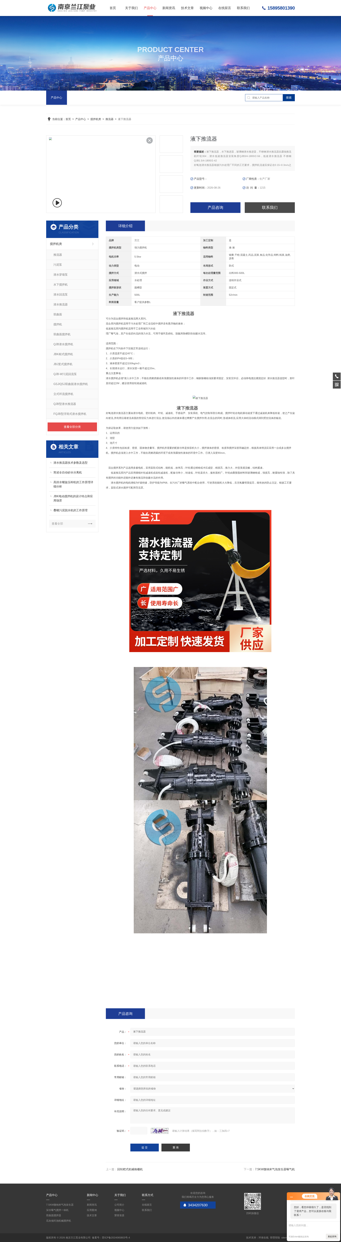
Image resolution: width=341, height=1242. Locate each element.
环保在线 (264, 1237)
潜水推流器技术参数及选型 (70, 462)
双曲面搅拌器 (53, 1215)
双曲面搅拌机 (62, 334)
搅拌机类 (95, 119)
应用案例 (92, 1210)
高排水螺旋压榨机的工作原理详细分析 (73, 484)
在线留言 (224, 8)
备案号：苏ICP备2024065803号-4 (111, 1237)
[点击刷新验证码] (160, 1131)
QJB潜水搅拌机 (63, 344)
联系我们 (243, 8)
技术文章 (187, 8)
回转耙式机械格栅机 (130, 1169)
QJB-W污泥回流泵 (65, 374)
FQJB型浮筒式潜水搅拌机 (69, 413)
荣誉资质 (119, 1215)
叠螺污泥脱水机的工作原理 (70, 510)
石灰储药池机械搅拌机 (58, 1220)
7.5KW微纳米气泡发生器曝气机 (275, 1169)
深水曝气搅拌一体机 (57, 1210)
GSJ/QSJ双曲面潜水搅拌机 (70, 384)
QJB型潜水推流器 (64, 403)
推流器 (109, 119)
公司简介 (119, 1204)
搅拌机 (57, 324)
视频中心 (206, 8)
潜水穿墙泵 (60, 274)
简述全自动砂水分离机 (67, 472)
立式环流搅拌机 (63, 393)
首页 (113, 8)
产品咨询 (215, 207)
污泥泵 (57, 264)
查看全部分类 (72, 426)
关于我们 (131, 8)
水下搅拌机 (60, 284)
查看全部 (57, 523)
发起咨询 (332, 1236)
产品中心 (150, 8)
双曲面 (57, 314)
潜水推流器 (60, 304)
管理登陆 (275, 1237)
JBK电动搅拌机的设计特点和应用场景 (73, 498)
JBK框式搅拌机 (63, 354)
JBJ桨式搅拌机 (62, 364)
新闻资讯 (168, 8)
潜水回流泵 (60, 294)
